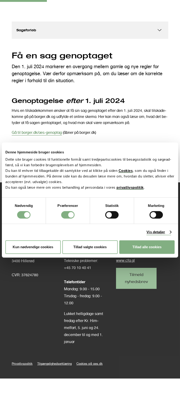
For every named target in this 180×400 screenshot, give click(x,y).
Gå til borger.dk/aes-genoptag (37, 132)
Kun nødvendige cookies (33, 247)
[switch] (68, 215)
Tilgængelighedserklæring (54, 363)
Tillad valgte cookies (90, 247)
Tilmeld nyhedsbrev (136, 278)
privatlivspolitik (130, 187)
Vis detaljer (155, 232)
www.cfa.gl (125, 260)
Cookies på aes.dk (89, 363)
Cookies (126, 171)
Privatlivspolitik (22, 363)
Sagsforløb (26, 30)
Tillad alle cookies (146, 247)
